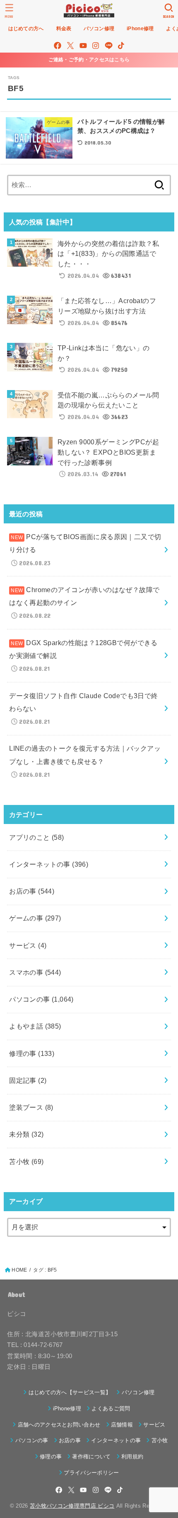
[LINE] (109, 45)
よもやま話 (35, 1026)
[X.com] (70, 45)
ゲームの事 (35, 918)
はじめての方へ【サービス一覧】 (70, 1392)
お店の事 (31, 891)
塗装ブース (31, 1107)
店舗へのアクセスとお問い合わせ (59, 1425)
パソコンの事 (41, 999)
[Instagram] (95, 45)
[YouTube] (83, 45)
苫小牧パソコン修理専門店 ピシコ (72, 1506)
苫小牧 (26, 1161)
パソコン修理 (138, 1392)
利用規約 (132, 1456)
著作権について (91, 1456)
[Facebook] (57, 45)
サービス (27, 945)
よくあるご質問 (110, 1408)
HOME (19, 1269)
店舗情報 (122, 1425)
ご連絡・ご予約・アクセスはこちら (89, 60)
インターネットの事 (48, 864)
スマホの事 (35, 972)
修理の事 (31, 1053)
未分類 (26, 1134)
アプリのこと (36, 837)
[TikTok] (121, 45)
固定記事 (27, 1080)
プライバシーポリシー (91, 1473)
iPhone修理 (67, 1408)
